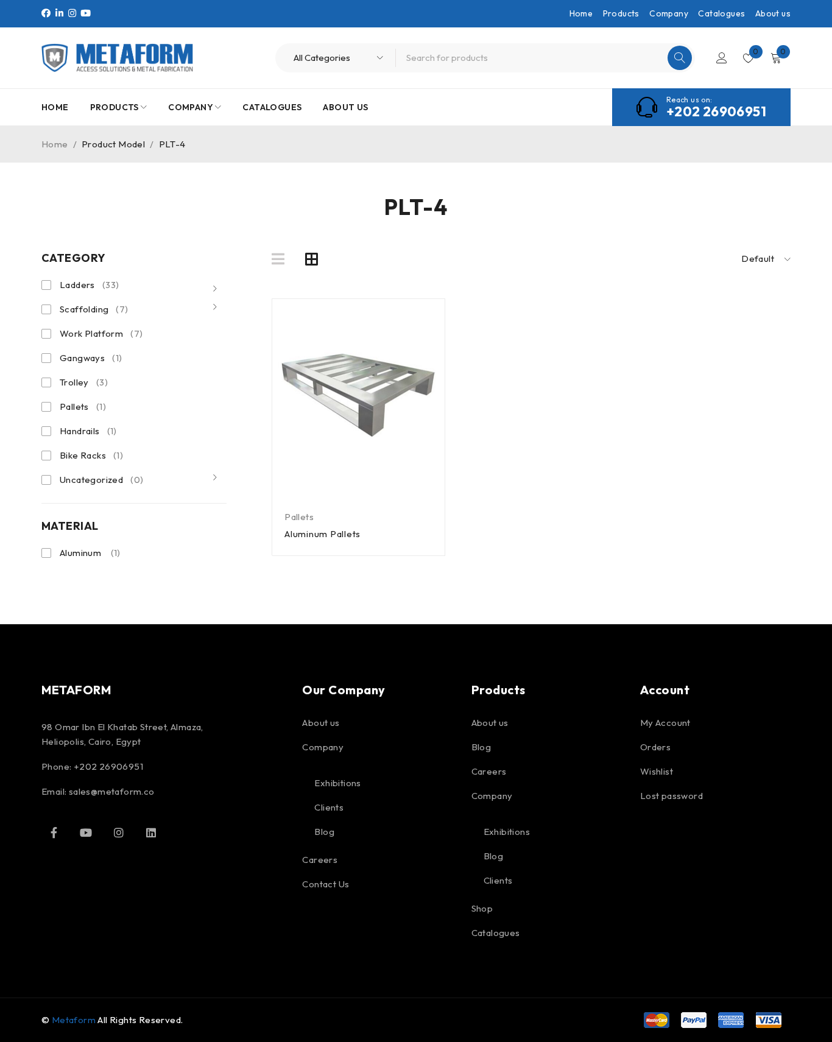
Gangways (91, 358)
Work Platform (101, 333)
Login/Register (721, 57)
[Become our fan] (53, 832)
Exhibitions (337, 783)
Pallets (83, 406)
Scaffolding (94, 309)
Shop (482, 908)
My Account (665, 722)
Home (581, 13)
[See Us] (119, 832)
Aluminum (80, 552)
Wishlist (656, 771)
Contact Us (325, 884)
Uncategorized (101, 479)
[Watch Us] (86, 832)
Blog (324, 831)
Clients (329, 807)
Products (621, 13)
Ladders (89, 284)
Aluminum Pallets (322, 534)
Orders (655, 747)
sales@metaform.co (112, 791)
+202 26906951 (716, 111)
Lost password (671, 795)
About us (773, 13)
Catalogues (721, 13)
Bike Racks (91, 455)
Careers (319, 859)
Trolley (84, 382)
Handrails (88, 431)
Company (668, 13)
